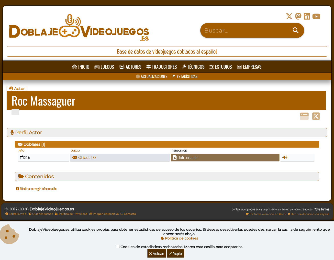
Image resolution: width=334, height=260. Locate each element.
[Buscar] (295, 30)
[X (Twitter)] (316, 116)
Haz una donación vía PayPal (309, 214)
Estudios (223, 66)
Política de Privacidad (72, 214)
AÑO (21, 150)
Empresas (251, 66)
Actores (133, 66)
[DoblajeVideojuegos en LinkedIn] (307, 16)
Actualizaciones (153, 76)
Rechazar (158, 253)
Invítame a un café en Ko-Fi (267, 214)
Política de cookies (181, 238)
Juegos (107, 66)
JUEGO (75, 150)
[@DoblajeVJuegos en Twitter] (289, 16)
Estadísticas (187, 76)
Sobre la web (17, 214)
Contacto (129, 214)
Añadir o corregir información (37, 188)
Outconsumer (188, 157)
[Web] (304, 116)
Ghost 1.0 (86, 157)
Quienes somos (42, 214)
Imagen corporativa (105, 214)
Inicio (83, 66)
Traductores (164, 66)
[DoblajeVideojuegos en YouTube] (316, 16)
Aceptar (177, 253)
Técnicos (195, 66)
